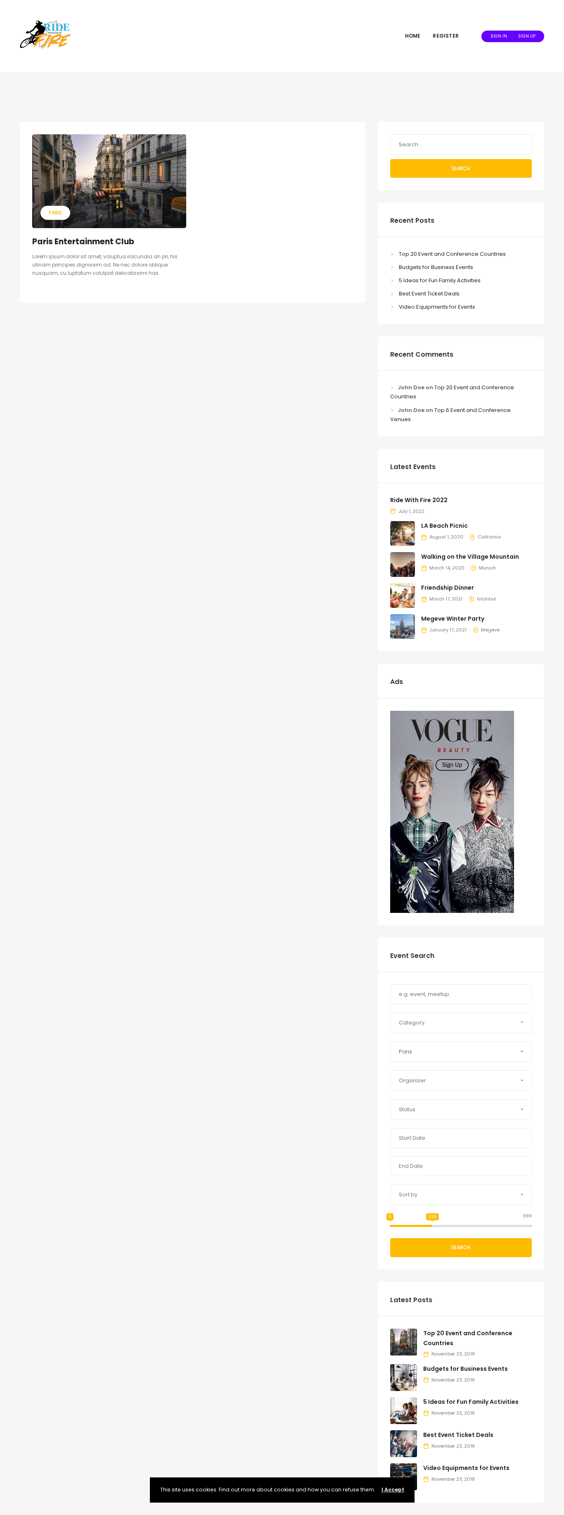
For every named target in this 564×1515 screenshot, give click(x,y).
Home (413, 35)
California (489, 537)
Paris (55, 212)
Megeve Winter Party (452, 619)
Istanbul (486, 599)
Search (460, 168)
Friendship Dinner (447, 588)
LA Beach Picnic (444, 526)
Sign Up (527, 36)
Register (446, 35)
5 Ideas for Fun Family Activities (440, 280)
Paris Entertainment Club (83, 241)
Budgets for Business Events (436, 267)
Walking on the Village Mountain (470, 557)
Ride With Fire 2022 (419, 500)
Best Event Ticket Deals (429, 294)
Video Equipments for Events (437, 307)
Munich (487, 568)
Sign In (499, 36)
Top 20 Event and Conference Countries (452, 254)
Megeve (490, 629)
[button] (461, 1022)
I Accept (393, 1489)
